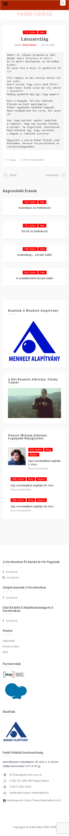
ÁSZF (5, 652)
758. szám (30, 202)
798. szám (30, 249)
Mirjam (34, 454)
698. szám (18, 479)
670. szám (36, 449)
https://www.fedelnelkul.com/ (42, 800)
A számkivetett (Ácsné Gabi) (34, 278)
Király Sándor (29, 44)
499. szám (30, 272)
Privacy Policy (11, 646)
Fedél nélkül (34, 14)
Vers (42, 32)
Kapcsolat (9, 641)
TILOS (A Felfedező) (34, 231)
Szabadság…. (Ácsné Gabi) (34, 254)
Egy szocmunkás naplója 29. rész (32, 485)
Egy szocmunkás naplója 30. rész (32, 506)
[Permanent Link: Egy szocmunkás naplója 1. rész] (17, 456)
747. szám (30, 225)
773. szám (30, 32)
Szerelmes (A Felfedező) (34, 207)
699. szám (18, 500)
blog (48, 449)
